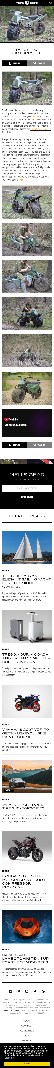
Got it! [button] (27, 1064)
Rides (5, 570)
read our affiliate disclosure (14, 1010)
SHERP (36, 116)
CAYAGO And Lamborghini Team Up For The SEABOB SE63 (25, 959)
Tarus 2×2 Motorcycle (40, 128)
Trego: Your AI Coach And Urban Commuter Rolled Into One (26, 658)
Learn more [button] (10, 1058)
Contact (27, 1025)
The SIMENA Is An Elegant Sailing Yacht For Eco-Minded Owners (26, 581)
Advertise (27, 1030)
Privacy (27, 1035)
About (27, 1020)
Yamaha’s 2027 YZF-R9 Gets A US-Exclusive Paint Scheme (25, 733)
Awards (26, 1040)
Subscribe (26, 497)
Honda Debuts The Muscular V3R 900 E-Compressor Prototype (25, 882)
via (21, 179)
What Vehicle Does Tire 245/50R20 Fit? (23, 807)
